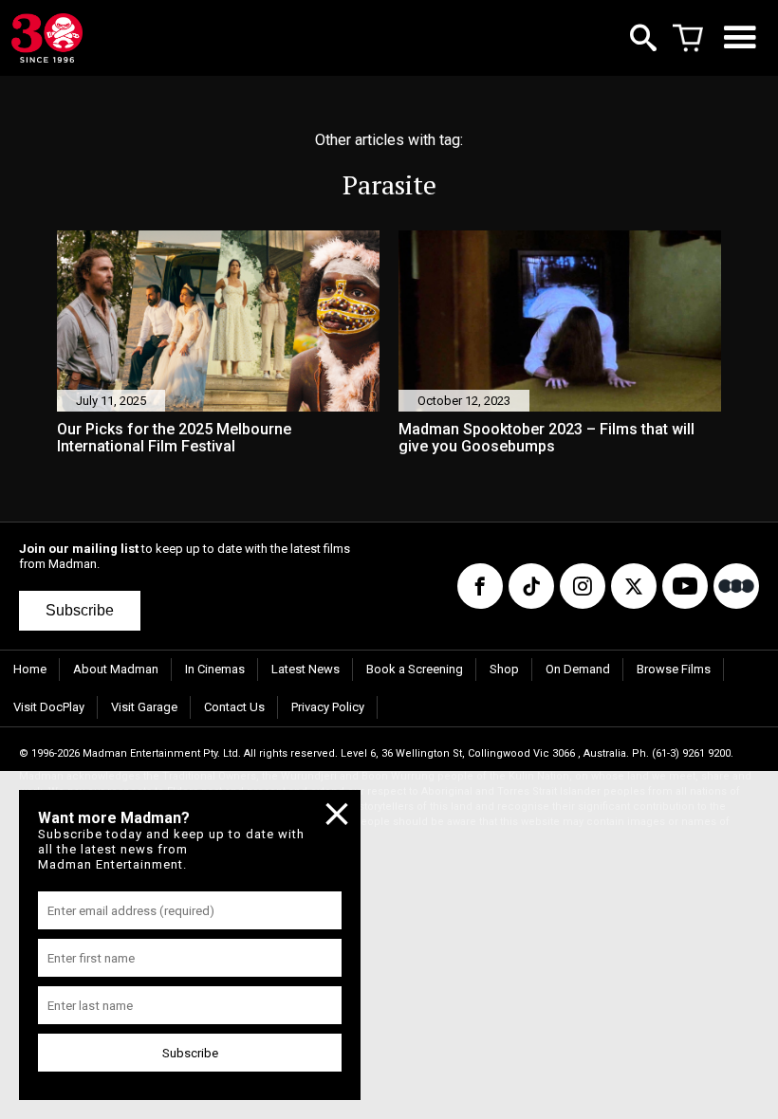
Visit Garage (144, 707)
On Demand (578, 669)
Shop (504, 669)
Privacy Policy (327, 707)
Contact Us (234, 707)
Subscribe (80, 610)
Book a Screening (414, 669)
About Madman (115, 669)
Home (29, 669)
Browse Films (674, 669)
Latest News (305, 669)
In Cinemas (215, 669)
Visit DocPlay (48, 707)
